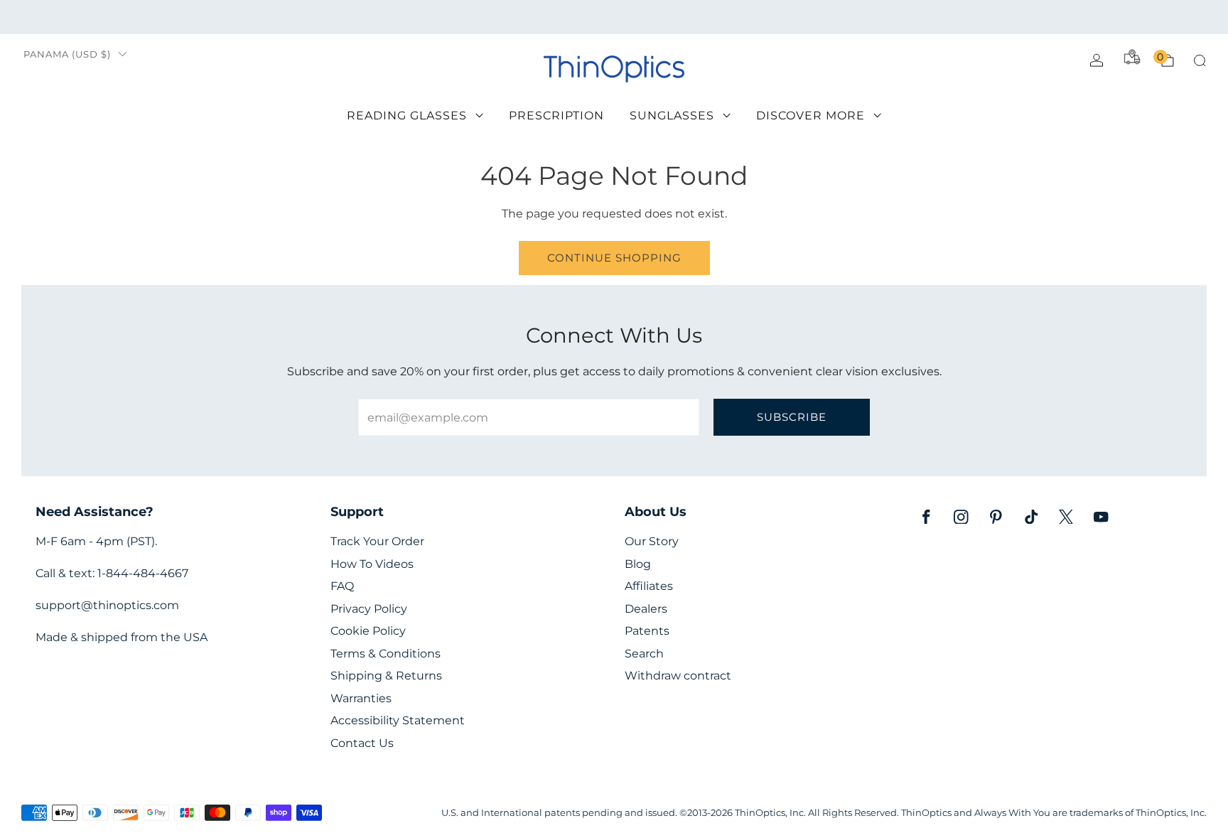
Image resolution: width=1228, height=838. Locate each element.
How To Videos (372, 564)
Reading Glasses (407, 115)
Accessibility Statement (397, 720)
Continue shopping (614, 257)
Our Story (652, 541)
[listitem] (613, 17)
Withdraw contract (678, 675)
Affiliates (649, 586)
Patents (647, 631)
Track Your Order (377, 541)
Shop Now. (802, 16)
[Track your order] (1132, 57)
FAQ (342, 586)
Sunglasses (672, 115)
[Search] (1199, 60)
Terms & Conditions (385, 653)
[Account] (1096, 60)
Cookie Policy (368, 631)
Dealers (646, 609)
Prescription (556, 115)
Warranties (361, 698)
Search (644, 653)
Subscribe (791, 417)
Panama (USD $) (67, 54)
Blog (638, 564)
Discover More (810, 115)
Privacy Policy (368, 609)
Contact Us (362, 743)
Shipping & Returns (386, 675)
